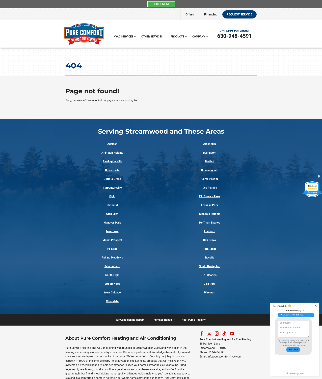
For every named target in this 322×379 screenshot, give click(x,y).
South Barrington (209, 266)
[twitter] (209, 333)
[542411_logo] (84, 23)
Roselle (209, 257)
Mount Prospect (112, 240)
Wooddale (112, 301)
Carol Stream (209, 179)
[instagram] (217, 333)
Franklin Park (209, 205)
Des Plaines (209, 187)
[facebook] (202, 333)
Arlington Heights (112, 152)
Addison (112, 144)
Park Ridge (209, 248)
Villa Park (210, 283)
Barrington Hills (112, 161)
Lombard (209, 231)
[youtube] (232, 333)
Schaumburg (112, 266)
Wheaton (209, 292)
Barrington (209, 152)
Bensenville (112, 170)
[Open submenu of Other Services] (165, 36)
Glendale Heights (209, 213)
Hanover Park (112, 222)
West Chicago (112, 292)
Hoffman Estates (209, 222)
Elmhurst (112, 205)
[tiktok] (224, 333)
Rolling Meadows (112, 257)
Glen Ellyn (112, 213)
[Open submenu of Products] (186, 36)
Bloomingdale (209, 170)
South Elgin (112, 275)
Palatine (112, 248)
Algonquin (209, 144)
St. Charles (210, 275)
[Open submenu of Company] (207, 36)
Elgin (112, 196)
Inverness (112, 231)
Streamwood (112, 283)
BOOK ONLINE (161, 4)
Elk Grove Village (209, 196)
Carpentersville (112, 187)
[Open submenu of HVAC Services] (135, 36)
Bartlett (209, 161)
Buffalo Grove (112, 179)
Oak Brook (209, 240)
